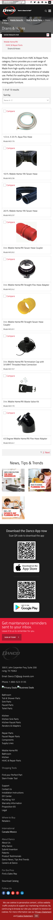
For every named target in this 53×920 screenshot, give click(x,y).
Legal (4, 810)
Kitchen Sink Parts (10, 719)
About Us (6, 842)
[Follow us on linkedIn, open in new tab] (22, 893)
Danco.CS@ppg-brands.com (21, 676)
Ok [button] (36, 915)
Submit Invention (10, 849)
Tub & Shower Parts (11, 698)
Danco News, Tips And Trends (15, 859)
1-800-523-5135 (17, 682)
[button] (46, 11)
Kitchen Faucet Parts (11, 722)
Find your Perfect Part (12, 775)
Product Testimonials (11, 856)
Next (47, 452)
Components (8, 739)
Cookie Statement (25, 915)
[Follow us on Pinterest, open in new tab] (17, 893)
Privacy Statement (43, 911)
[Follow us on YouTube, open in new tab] (13, 893)
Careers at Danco (9, 863)
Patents (5, 852)
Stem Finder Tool (9, 778)
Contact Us (7, 789)
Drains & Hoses (14, 48)
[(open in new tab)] (25, 687)
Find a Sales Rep (9, 873)
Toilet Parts (7, 708)
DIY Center (7, 796)
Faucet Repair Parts (11, 736)
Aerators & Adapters (11, 725)
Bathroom (6, 695)
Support (5, 785)
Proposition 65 (9, 806)
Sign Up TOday (10, 637)
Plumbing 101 (8, 799)
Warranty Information (12, 803)
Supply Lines (8, 743)
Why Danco (7, 846)
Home (5, 20)
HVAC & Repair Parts (34, 20)
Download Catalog (10, 881)
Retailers (6, 821)
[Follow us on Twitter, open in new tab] (8, 893)
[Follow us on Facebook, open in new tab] (3, 893)
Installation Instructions (13, 792)
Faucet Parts (7, 705)
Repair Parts (7, 733)
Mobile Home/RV (16, 20)
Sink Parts (6, 701)
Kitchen (5, 715)
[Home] (17, 10)
